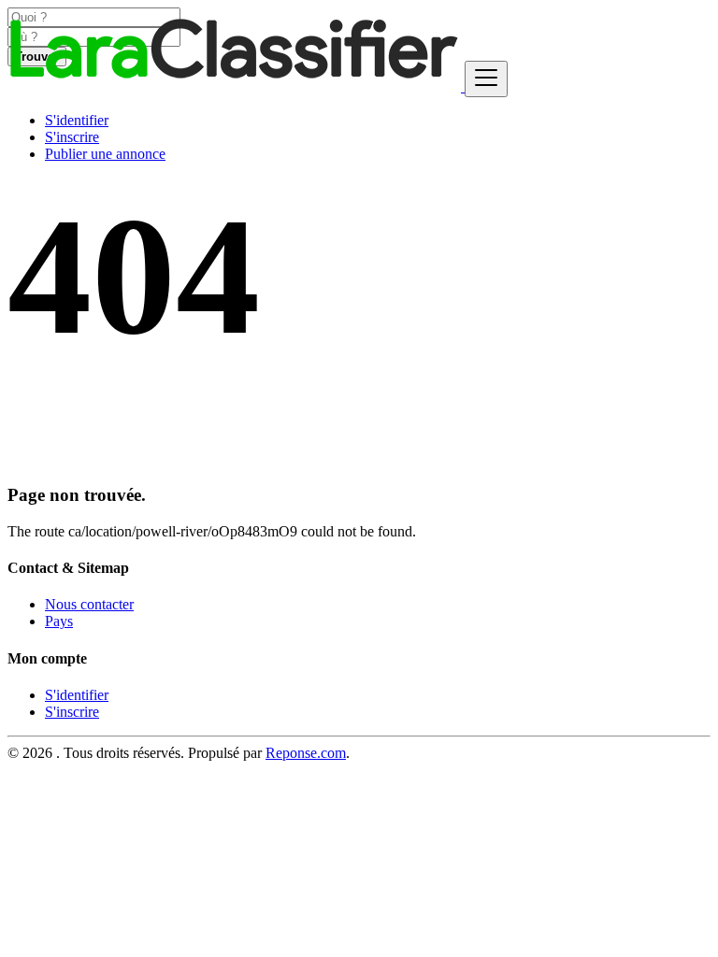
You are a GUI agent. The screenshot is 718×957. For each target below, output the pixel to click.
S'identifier (76, 120)
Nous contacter (89, 604)
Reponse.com (306, 753)
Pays (59, 621)
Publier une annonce (105, 154)
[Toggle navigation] (486, 79)
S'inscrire (72, 137)
